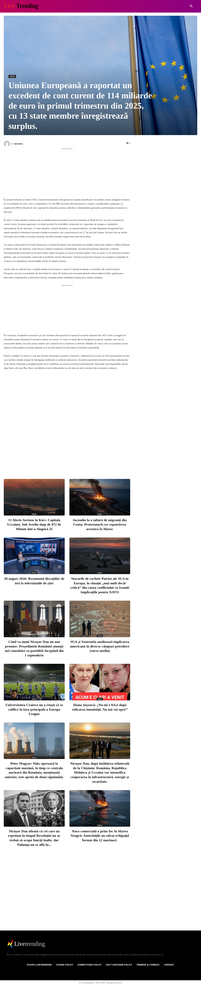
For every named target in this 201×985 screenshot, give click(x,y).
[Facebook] (55, 463)
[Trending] (7, 144)
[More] (96, 463)
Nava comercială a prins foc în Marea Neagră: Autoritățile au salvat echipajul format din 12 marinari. (100, 835)
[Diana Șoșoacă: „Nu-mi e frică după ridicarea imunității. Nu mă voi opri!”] (99, 682)
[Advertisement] (67, 172)
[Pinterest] (75, 463)
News (12, 76)
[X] (65, 463)
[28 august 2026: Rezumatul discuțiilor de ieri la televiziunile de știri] (34, 556)
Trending (18, 144)
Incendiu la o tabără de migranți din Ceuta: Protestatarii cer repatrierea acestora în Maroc (100, 524)
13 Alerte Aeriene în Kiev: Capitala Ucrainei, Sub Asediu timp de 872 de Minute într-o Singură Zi (34, 524)
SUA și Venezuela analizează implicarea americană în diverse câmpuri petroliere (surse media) (100, 646)
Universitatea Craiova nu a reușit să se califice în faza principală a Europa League (34, 709)
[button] (191, 6)
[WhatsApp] (86, 463)
